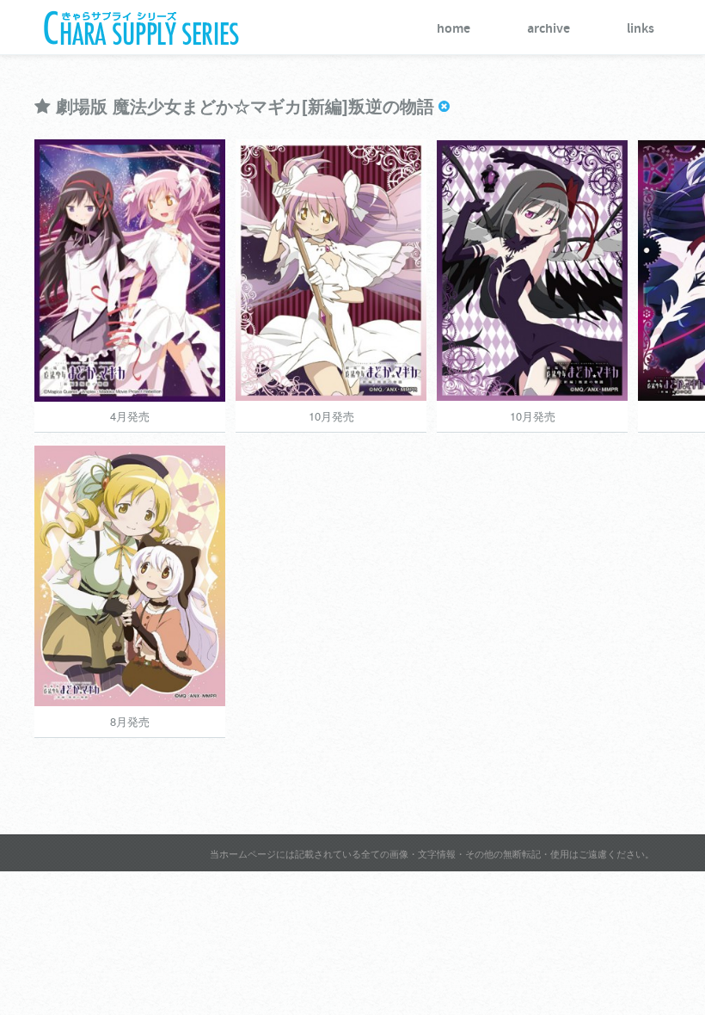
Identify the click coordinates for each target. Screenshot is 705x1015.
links (640, 29)
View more (230, 313)
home (453, 29)
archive (548, 29)
